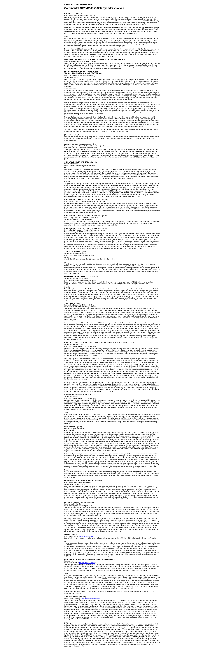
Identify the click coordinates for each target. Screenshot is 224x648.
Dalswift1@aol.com (86, 536)
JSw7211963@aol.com (87, 563)
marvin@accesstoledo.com (90, 599)
